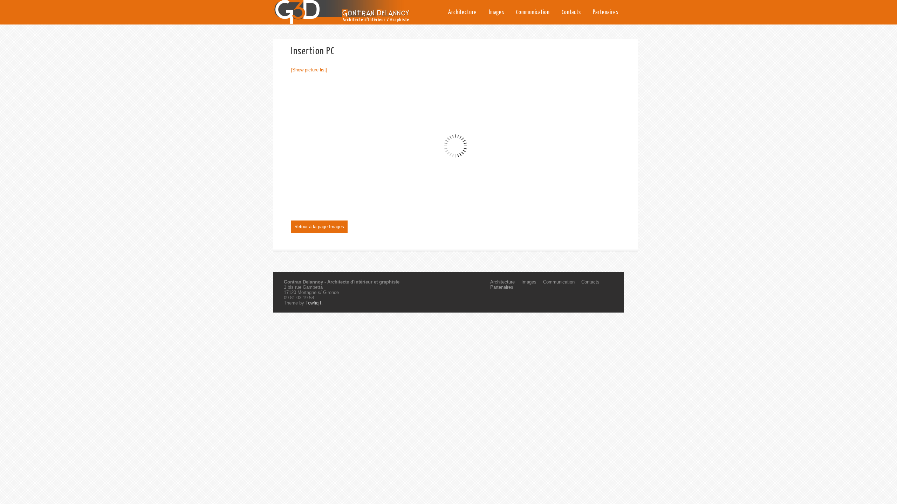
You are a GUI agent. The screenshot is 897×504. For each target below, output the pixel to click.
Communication (533, 12)
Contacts (571, 12)
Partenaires (605, 12)
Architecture (462, 12)
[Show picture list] (309, 69)
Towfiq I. (314, 303)
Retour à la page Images (319, 226)
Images (496, 12)
